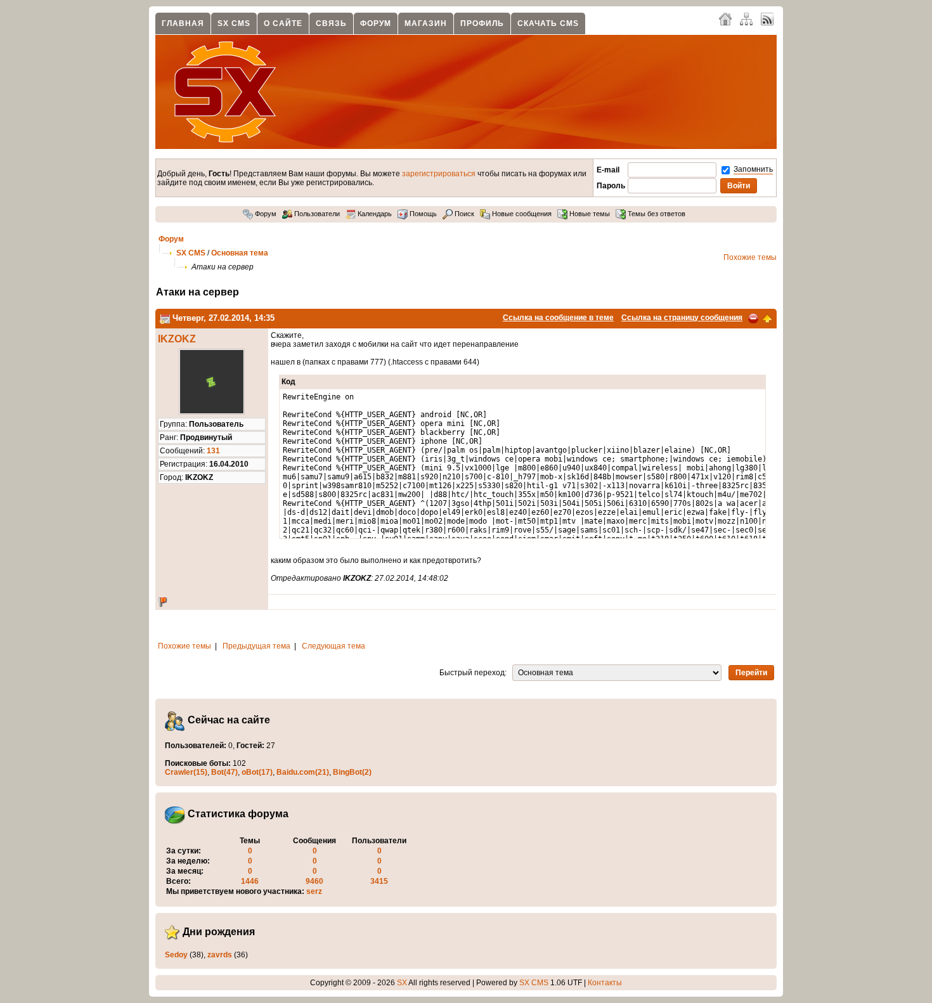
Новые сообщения (521, 213)
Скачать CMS (548, 23)
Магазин (426, 23)
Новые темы (588, 213)
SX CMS (233, 23)
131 (213, 450)
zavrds (219, 954)
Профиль (482, 23)
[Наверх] (767, 317)
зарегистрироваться (439, 173)
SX (402, 982)
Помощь (422, 213)
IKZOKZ (177, 338)
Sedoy (176, 954)
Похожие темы (750, 257)
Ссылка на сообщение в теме (558, 317)
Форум (375, 23)
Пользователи (316, 213)
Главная (183, 23)
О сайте (283, 23)
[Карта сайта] (746, 18)
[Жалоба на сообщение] (753, 317)
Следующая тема (333, 646)
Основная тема (239, 253)
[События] (165, 318)
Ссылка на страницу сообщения (681, 317)
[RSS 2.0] (767, 18)
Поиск (463, 213)
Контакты (605, 982)
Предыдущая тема (256, 646)
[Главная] (725, 18)
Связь (331, 23)
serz (314, 891)
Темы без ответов (655, 213)
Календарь (374, 213)
